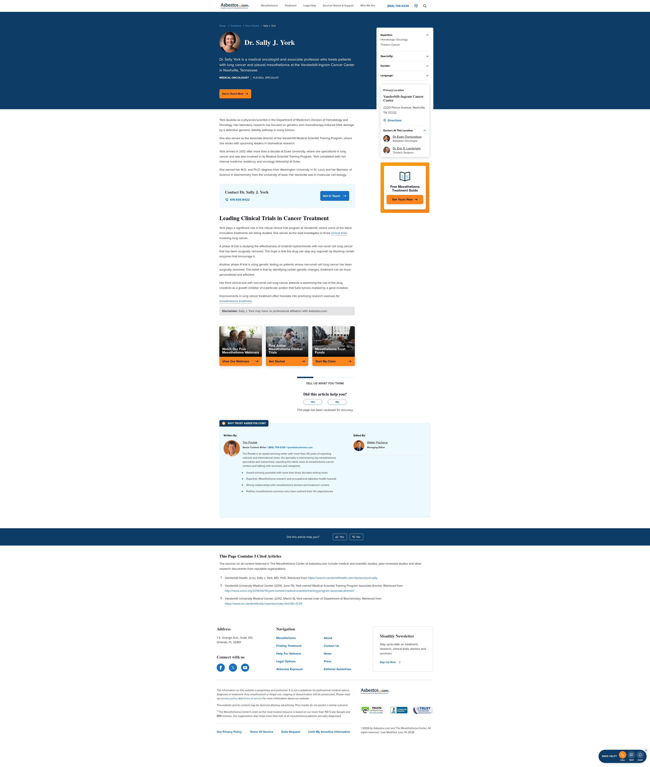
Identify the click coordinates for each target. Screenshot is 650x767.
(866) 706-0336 (277, 447)
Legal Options (286, 661)
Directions (395, 120)
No (358, 537)
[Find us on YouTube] (245, 668)
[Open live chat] (640, 755)
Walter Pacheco (377, 442)
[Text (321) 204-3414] (631, 755)
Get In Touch (331, 196)
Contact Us (331, 646)
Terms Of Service (261, 732)
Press (327, 661)
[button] (269, 6)
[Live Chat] (416, 6)
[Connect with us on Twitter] (233, 668)
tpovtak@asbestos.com (299, 447)
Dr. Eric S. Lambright (406, 148)
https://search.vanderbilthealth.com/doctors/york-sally (342, 578)
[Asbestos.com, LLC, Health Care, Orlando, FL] (399, 710)
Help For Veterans (288, 653)
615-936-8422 (240, 199)
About (328, 638)
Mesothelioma (286, 638)
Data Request (290, 732)
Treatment (236, 26)
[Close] (646, 750)
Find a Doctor (252, 26)
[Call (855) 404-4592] (622, 755)
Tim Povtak (250, 442)
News (328, 653)
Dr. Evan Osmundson (407, 136)
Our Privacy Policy (229, 732)
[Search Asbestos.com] (425, 6)
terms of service (252, 698)
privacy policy (229, 698)
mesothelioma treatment (235, 301)
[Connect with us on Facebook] (221, 668)
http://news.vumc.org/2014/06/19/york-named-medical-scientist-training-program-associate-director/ (289, 591)
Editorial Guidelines (337, 669)
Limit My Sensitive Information (329, 732)
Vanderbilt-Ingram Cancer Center (403, 98)
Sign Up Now (388, 662)
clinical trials (339, 233)
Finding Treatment (288, 646)
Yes (342, 537)
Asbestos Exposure (289, 669)
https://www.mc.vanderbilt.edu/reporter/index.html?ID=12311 (263, 603)
